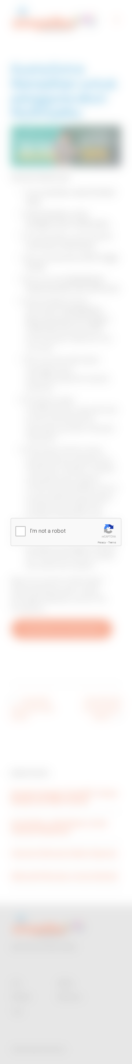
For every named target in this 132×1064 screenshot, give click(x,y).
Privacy (102, 542)
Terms (112, 542)
